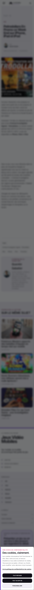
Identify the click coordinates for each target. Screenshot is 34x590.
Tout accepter (17, 580)
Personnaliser (17, 585)
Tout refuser (17, 575)
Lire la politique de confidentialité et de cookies (16, 569)
